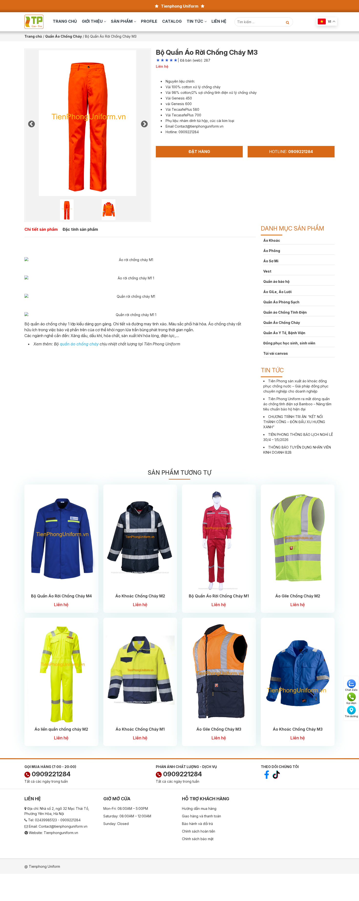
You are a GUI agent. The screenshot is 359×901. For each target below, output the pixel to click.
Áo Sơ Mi (270, 261)
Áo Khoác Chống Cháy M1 (140, 729)
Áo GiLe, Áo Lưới (277, 292)
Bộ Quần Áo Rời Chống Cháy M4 (61, 595)
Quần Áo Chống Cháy (281, 322)
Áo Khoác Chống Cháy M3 (298, 729)
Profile (149, 21)
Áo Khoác (271, 240)
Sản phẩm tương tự (179, 472)
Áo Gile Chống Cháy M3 (218, 729)
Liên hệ (218, 21)
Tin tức (195, 21)
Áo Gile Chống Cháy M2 (297, 595)
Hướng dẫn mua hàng (199, 808)
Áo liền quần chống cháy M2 (61, 729)
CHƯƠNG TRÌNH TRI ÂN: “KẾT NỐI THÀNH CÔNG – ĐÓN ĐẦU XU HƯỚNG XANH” (294, 422)
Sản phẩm (122, 21)
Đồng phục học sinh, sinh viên (289, 343)
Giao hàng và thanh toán (201, 816)
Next (144, 122)
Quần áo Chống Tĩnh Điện (285, 312)
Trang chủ (65, 21)
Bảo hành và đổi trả (197, 824)
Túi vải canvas (275, 353)
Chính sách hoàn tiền (198, 831)
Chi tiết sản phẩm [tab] (41, 229)
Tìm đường (351, 716)
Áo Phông (271, 251)
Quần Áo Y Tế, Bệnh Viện (284, 333)
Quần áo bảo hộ (276, 281)
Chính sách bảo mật (197, 839)
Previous (31, 122)
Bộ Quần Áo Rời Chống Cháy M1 (219, 595)
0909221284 (50, 774)
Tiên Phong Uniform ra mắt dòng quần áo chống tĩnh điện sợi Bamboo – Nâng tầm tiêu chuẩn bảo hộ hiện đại (297, 404)
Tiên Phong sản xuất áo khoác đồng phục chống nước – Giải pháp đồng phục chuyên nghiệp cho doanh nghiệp (295, 386)
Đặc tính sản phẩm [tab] (80, 229)
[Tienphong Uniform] (33, 21)
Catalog (172, 21)
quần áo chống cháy (79, 343)
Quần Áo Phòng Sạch (281, 302)
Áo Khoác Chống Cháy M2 (140, 595)
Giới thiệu (92, 21)
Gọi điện (351, 703)
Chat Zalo (351, 689)
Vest (267, 271)
